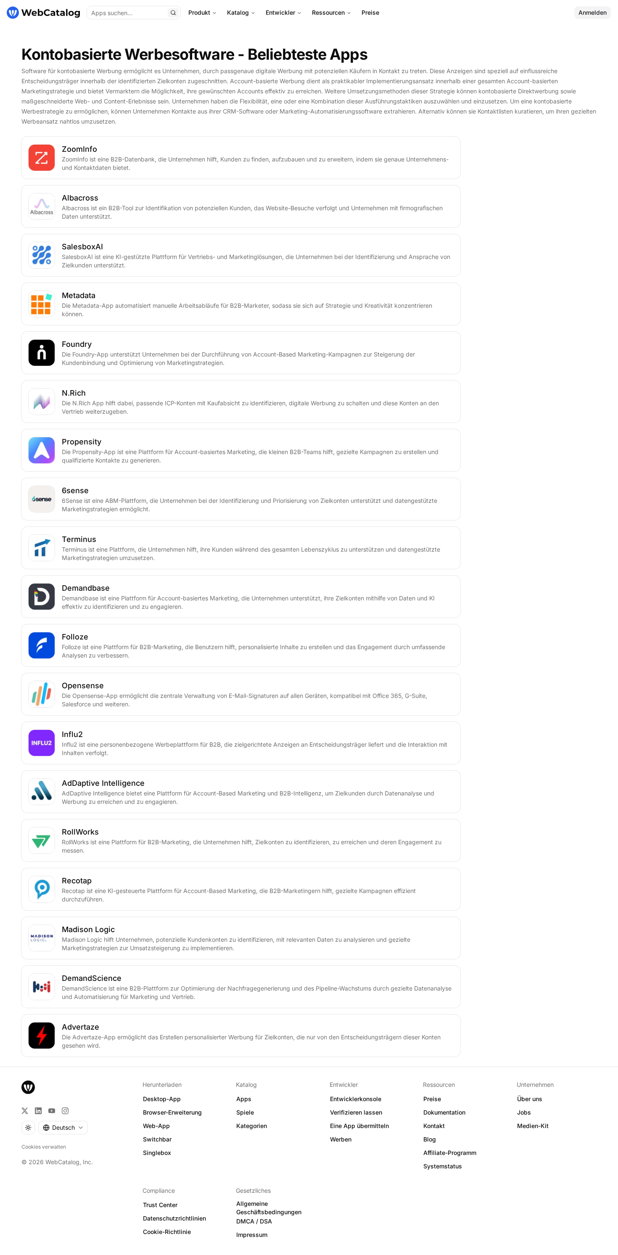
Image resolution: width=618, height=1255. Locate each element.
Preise (370, 12)
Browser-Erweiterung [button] (172, 1112)
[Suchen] (173, 13)
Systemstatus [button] (442, 1166)
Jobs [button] (524, 1112)
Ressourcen (328, 12)
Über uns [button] (529, 1098)
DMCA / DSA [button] (254, 1221)
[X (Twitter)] (24, 1110)
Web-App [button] (156, 1125)
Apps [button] (243, 1098)
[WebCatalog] (28, 1087)
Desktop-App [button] (162, 1098)
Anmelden (592, 12)
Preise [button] (432, 1098)
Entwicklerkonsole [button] (355, 1098)
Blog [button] (429, 1139)
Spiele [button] (245, 1112)
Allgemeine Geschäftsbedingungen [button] (268, 1208)
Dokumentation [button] (444, 1112)
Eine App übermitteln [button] (359, 1125)
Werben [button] (340, 1139)
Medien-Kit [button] (533, 1125)
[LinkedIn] (38, 1110)
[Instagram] (65, 1110)
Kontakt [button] (434, 1125)
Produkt (199, 12)
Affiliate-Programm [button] (449, 1152)
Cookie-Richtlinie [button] (167, 1231)
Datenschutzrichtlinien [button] (174, 1218)
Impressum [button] (251, 1234)
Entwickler (280, 12)
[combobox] (63, 1127)
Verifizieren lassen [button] (356, 1112)
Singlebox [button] (157, 1152)
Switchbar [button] (157, 1139)
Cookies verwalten (43, 1147)
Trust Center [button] (160, 1204)
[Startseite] (43, 12)
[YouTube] (51, 1110)
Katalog (238, 12)
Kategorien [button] (251, 1125)
